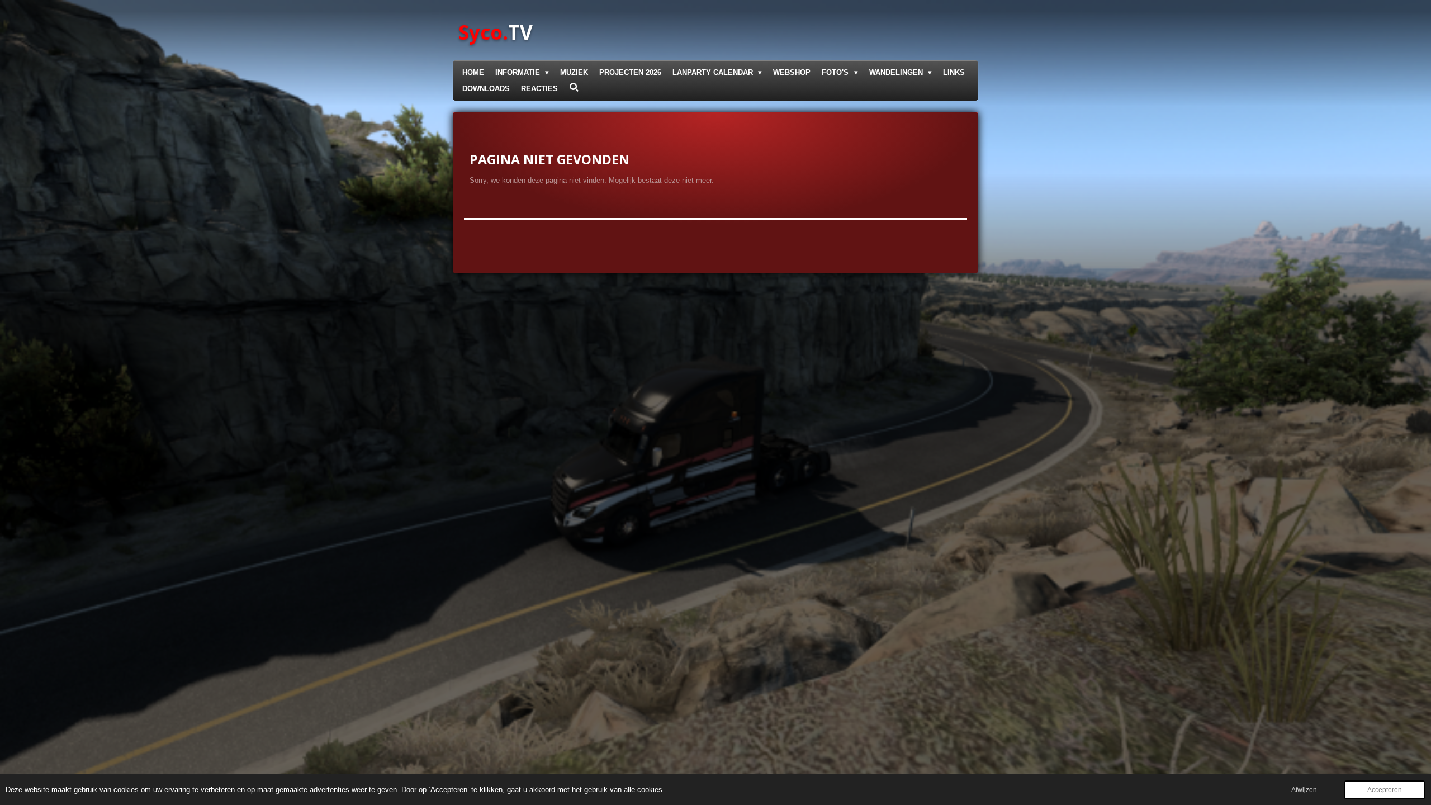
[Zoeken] (574, 87)
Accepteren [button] (1384, 789)
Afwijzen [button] (1304, 789)
